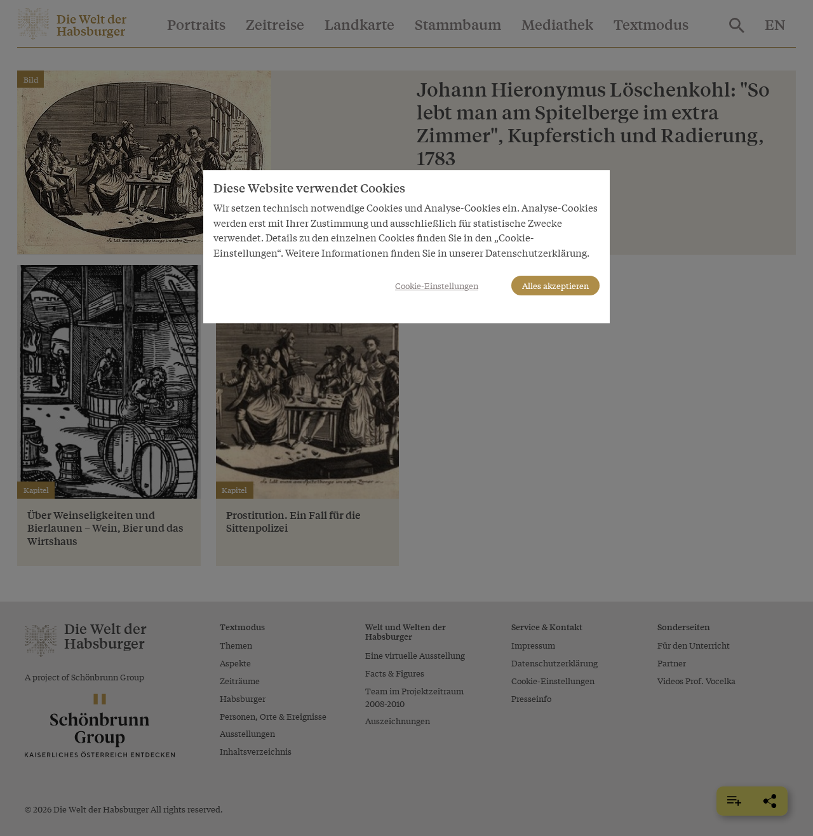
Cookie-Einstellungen (436, 286)
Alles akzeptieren (555, 286)
